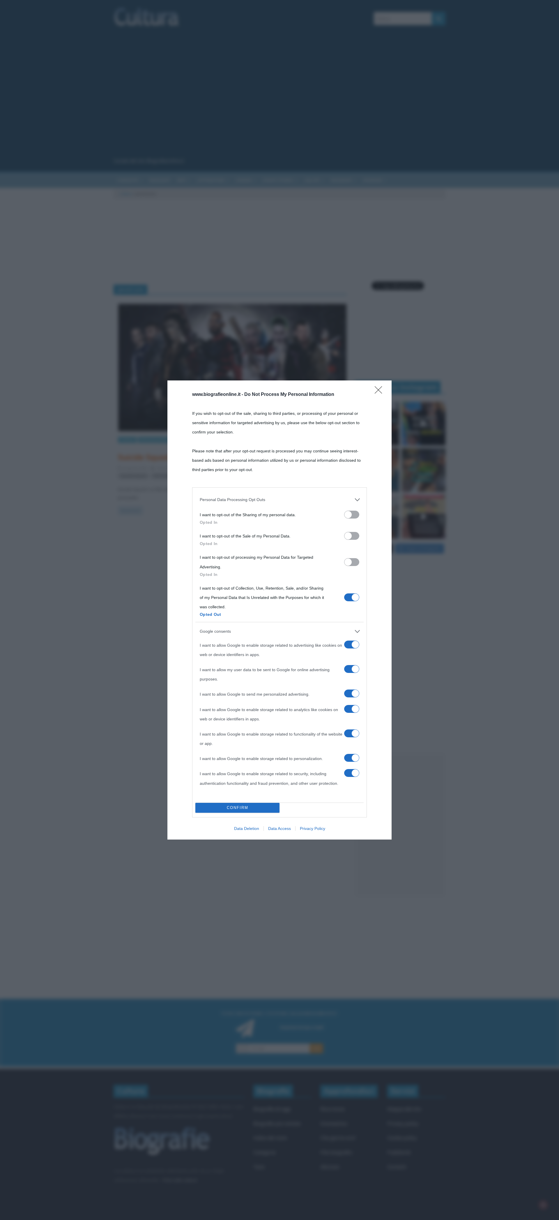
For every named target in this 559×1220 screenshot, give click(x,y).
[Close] (380, 391)
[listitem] (279, 499)
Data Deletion (246, 828)
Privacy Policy (312, 828)
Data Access (279, 828)
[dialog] (279, 610)
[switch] (351, 515)
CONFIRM (237, 807)
